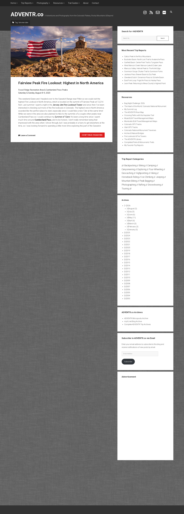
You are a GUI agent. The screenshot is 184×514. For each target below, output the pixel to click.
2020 (128, 248)
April (132, 221)
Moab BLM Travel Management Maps (139, 118)
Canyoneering (128, 169)
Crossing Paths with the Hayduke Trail (139, 115)
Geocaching (127, 173)
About (85, 3)
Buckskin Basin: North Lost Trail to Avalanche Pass (144, 59)
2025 (128, 233)
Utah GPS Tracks (131, 127)
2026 (128, 206)
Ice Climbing (147, 177)
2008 (128, 284)
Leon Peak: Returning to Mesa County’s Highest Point (145, 83)
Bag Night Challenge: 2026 (134, 103)
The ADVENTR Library (132, 139)
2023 (128, 239)
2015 (128, 263)
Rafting (141, 184)
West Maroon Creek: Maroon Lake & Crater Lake (143, 65)
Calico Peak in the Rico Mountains (137, 56)
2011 (128, 275)
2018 (128, 254)
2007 (128, 287)
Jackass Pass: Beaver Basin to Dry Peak (140, 74)
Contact (95, 3)
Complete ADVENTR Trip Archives (137, 324)
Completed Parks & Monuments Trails (139, 142)
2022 (128, 242)
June (132, 215)
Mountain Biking (129, 180)
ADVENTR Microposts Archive (136, 318)
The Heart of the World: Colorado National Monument (145, 106)
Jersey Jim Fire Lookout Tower (67, 105)
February (133, 227)
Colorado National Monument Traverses (140, 130)
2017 (128, 257)
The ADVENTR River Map (134, 112)
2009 (128, 281)
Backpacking (130, 165)
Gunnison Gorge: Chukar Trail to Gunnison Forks (143, 71)
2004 (128, 296)
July (131, 212)
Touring (125, 188)
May (132, 218)
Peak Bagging (146, 180)
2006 (128, 290)
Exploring (141, 169)
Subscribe (128, 362)
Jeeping (160, 177)
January (133, 230)
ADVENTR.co (27, 14)
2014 (128, 266)
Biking (142, 165)
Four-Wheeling (156, 169)
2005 (128, 293)
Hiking (154, 173)
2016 (128, 260)
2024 (128, 236)
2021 (128, 245)
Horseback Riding (130, 177)
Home (13, 3)
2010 (128, 278)
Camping (151, 165)
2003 (128, 299)
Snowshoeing (154, 184)
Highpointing (142, 173)
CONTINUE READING (93, 136)
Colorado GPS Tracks (133, 124)
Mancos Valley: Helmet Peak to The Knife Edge (142, 68)
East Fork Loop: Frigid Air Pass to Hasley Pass (142, 80)
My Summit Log (130, 109)
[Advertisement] (145, 418)
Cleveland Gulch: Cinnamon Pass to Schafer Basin (144, 77)
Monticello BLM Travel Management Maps (140, 121)
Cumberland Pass (43, 120)
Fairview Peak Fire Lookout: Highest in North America (61, 51)
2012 (128, 272)
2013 (128, 269)
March (132, 224)
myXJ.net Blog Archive (133, 321)
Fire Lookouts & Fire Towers (135, 136)
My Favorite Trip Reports (133, 145)
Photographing (129, 184)
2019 (128, 251)
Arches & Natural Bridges (134, 133)
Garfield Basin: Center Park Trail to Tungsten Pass (143, 62)
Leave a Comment (28, 135)
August (133, 209)
